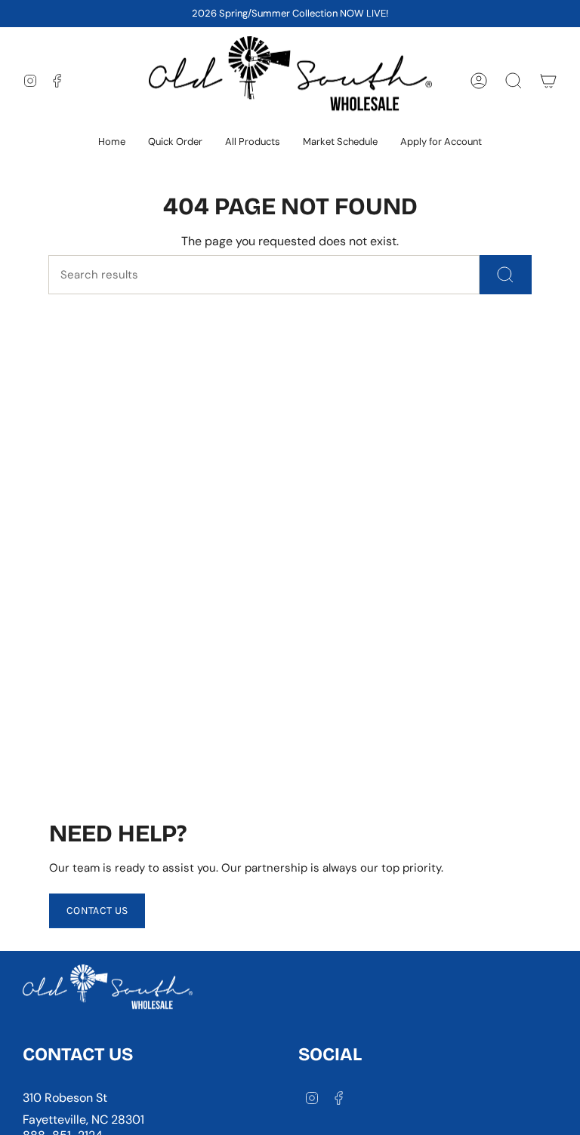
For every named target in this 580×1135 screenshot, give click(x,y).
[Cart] (548, 81)
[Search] (506, 274)
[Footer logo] (108, 990)
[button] (253, 143)
